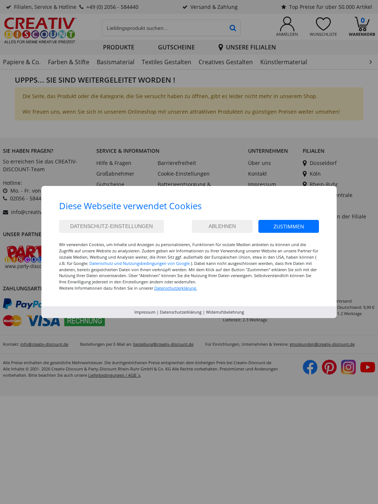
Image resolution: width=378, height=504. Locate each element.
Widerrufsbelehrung (225, 312)
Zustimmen (289, 226)
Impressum (144, 312)
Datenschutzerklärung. (175, 288)
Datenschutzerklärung (181, 312)
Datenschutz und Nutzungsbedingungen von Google (139, 263)
